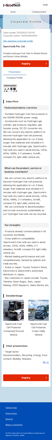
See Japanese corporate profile (18, 41)
